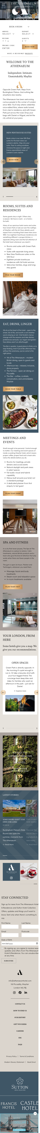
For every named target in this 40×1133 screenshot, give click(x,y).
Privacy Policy (11, 1056)
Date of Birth (6, 940)
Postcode (25, 931)
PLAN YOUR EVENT (13, 493)
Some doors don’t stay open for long (14, 820)
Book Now (30, 47)
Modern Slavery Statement (14, 1062)
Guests (25, 38)
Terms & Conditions (27, 1056)
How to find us (20, 1011)
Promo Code (8, 45)
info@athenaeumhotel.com (20, 980)
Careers (20, 1031)
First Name (5, 923)
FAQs (20, 1044)
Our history (20, 1017)
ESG (20, 1038)
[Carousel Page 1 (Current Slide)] (9, 196)
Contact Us (20, 1004)
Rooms (5, 38)
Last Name (26, 923)
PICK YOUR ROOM (13, 275)
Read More (9, 844)
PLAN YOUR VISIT (13, 587)
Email (3, 931)
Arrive (5, 31)
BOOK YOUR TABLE (13, 389)
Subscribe (8, 961)
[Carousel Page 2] (16, 196)
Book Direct (31, 1062)
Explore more (21, 691)
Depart (25, 31)
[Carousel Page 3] (23, 196)
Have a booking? (20, 53)
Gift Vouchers (20, 1024)
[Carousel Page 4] (30, 196)
